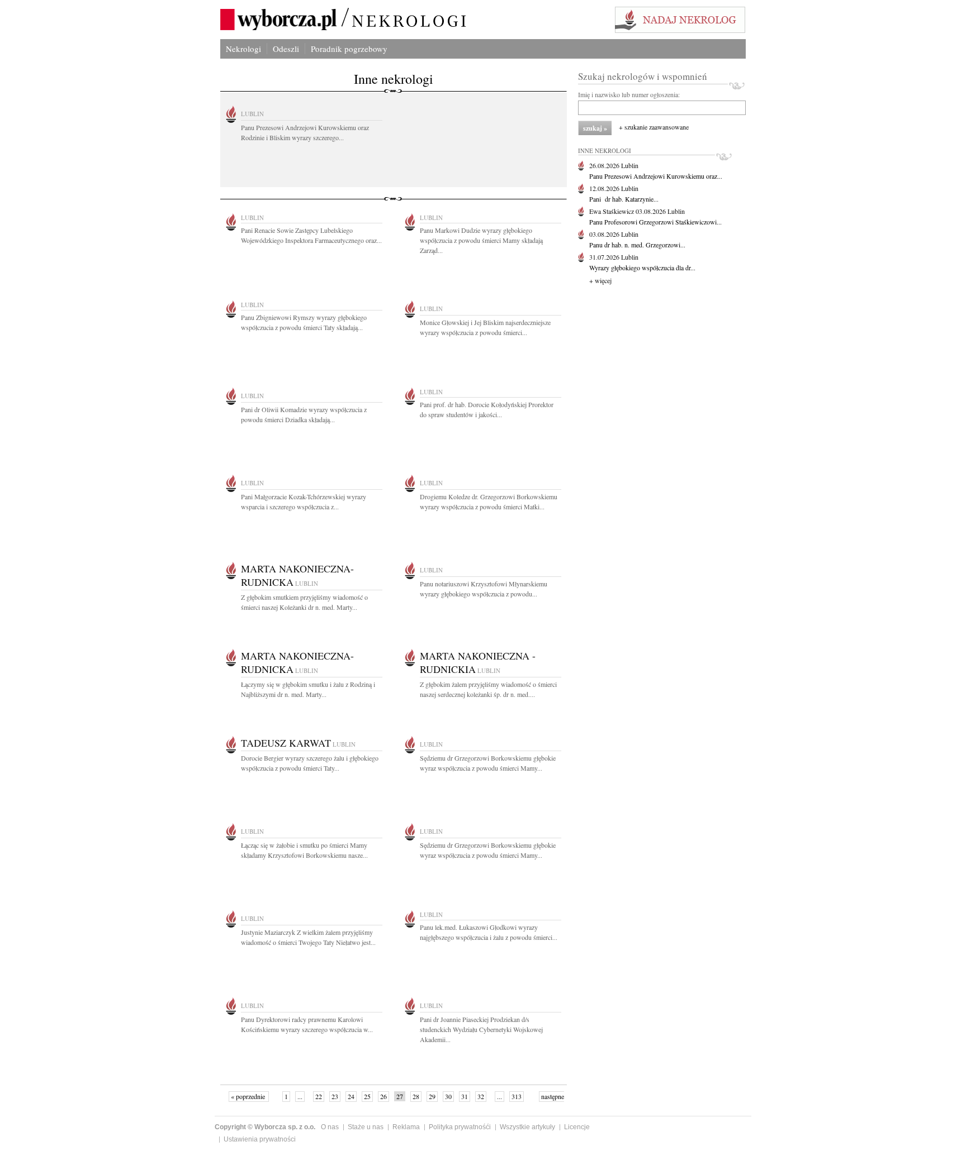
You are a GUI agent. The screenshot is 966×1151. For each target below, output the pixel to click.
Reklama (406, 1127)
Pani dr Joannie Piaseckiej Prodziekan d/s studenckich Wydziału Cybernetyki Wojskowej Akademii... (481, 1029)
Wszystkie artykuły (527, 1127)
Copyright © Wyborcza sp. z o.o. (265, 1127)
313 (517, 1096)
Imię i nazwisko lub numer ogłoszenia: (629, 94)
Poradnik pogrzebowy (349, 48)
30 (448, 1096)
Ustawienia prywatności (260, 1139)
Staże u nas (365, 1127)
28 (416, 1096)
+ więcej (600, 280)
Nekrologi (243, 48)
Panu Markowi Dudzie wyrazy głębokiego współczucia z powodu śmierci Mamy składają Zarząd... (481, 240)
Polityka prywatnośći (460, 1127)
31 (464, 1096)
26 (383, 1096)
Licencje (577, 1127)
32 (480, 1096)
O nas (330, 1127)
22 (318, 1096)
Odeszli (286, 48)
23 (335, 1096)
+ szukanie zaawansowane (654, 126)
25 (367, 1096)
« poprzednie (249, 1096)
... (299, 1096)
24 (351, 1096)
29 (432, 1096)
